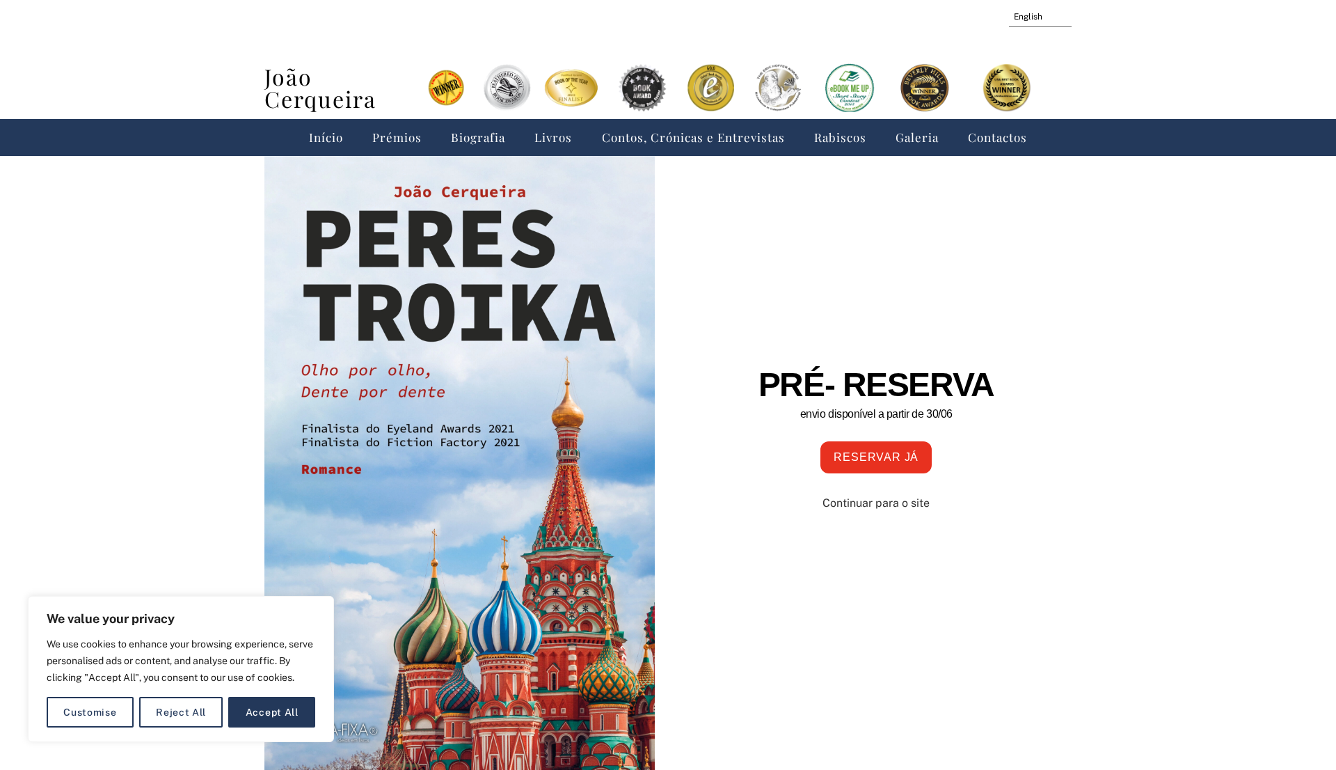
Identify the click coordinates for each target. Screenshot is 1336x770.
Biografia (478, 137)
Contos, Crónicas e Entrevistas (693, 137)
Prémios (397, 137)
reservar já (876, 457)
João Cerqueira (320, 87)
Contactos (997, 137)
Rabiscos (840, 137)
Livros (553, 137)
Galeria (917, 137)
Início (326, 137)
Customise (89, 712)
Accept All (272, 712)
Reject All (181, 712)
